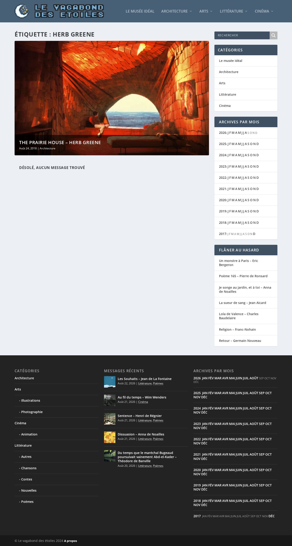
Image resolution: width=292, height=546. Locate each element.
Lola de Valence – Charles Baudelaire (238, 316)
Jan (205, 378)
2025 (222, 144)
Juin (239, 378)
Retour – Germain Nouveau (240, 340)
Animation (29, 434)
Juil (246, 378)
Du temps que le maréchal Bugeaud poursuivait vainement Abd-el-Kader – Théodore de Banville (147, 457)
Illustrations (30, 400)
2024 (222, 155)
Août (254, 378)
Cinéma (262, 11)
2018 (222, 222)
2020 (222, 200)
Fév (211, 378)
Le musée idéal (140, 11)
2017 (222, 234)
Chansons (28, 468)
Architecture (174, 11)
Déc (204, 397)
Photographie (32, 412)
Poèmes (27, 501)
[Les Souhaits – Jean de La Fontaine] (109, 382)
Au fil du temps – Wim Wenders (142, 397)
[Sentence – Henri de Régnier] (109, 419)
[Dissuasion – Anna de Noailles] (109, 437)
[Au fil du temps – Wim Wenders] (109, 400)
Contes (26, 479)
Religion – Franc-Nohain (237, 329)
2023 (222, 166)
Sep (262, 393)
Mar (218, 378)
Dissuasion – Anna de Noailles (141, 434)
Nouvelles (28, 490)
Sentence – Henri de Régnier (140, 416)
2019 (222, 211)
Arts (203, 11)
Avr (225, 378)
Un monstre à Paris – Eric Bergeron (238, 262)
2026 (222, 132)
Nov (197, 397)
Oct (268, 393)
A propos (70, 541)
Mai (232, 378)
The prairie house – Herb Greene (60, 142)
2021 (222, 189)
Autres (26, 456)
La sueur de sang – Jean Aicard (242, 303)
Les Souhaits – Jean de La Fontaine (145, 379)
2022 (222, 177)
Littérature (231, 11)
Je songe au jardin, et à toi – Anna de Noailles (245, 289)
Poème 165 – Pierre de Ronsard (243, 276)
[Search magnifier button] (273, 35)
